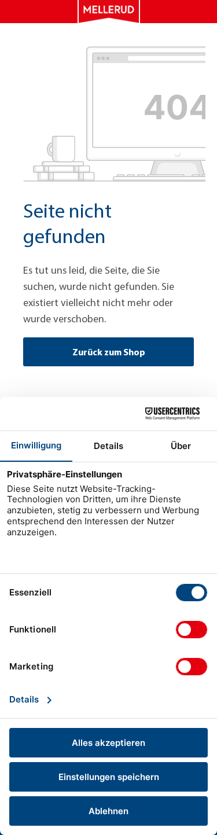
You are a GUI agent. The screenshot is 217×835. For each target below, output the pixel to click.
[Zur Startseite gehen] (109, 11)
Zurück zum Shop (108, 352)
